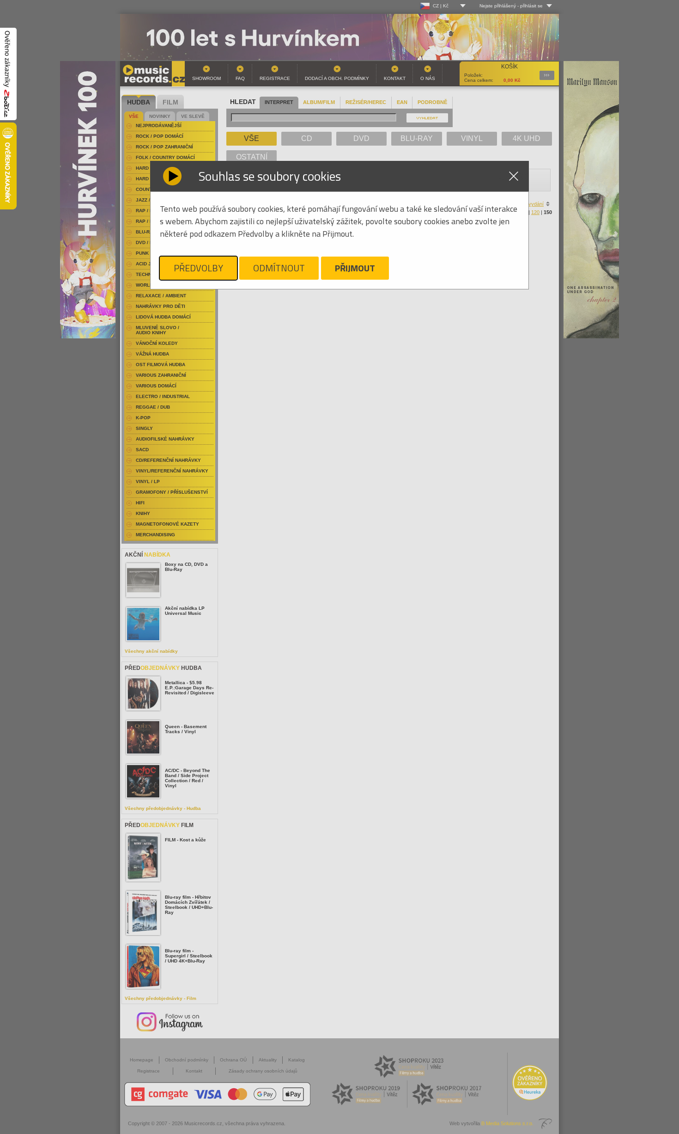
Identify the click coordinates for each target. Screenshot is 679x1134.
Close (513, 176)
